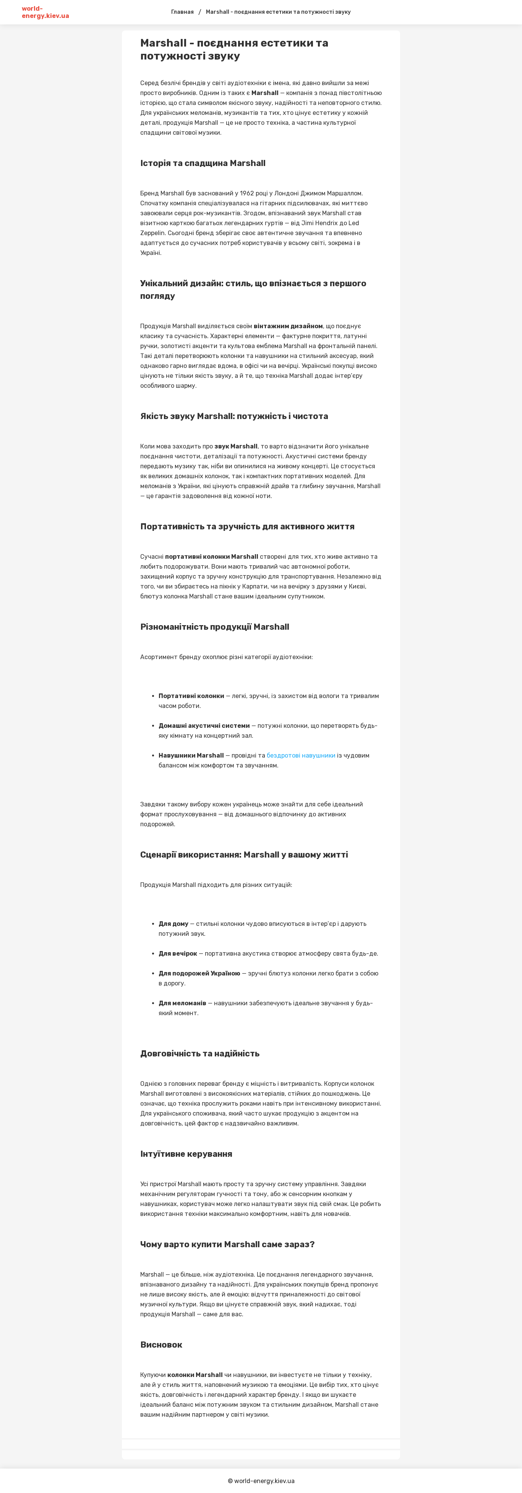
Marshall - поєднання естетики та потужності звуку (278, 12)
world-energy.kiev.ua (45, 12)
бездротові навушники (301, 755)
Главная (182, 12)
